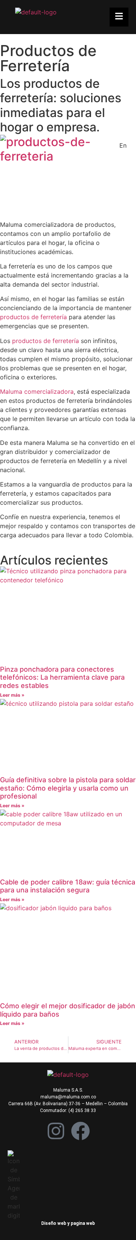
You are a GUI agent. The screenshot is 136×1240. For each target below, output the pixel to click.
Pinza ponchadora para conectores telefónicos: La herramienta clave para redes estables (62, 677)
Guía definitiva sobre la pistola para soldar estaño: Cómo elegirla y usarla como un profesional (68, 788)
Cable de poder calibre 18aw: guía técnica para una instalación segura (67, 886)
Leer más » (12, 695)
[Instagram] (55, 1130)
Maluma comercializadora (37, 391)
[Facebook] (80, 1130)
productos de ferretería (33, 317)
